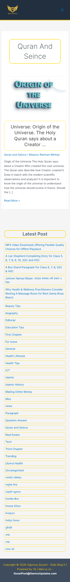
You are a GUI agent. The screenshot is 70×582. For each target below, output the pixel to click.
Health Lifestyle (15, 356)
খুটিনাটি (8, 527)
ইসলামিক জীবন (12, 498)
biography (11, 313)
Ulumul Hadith (14, 463)
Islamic (9, 377)
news (8, 406)
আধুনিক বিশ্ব (11, 484)
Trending (10, 456)
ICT (7, 370)
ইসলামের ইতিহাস (13, 506)
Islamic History (14, 384)
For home (11, 341)
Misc (8, 399)
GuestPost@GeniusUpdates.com (35, 573)
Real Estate (12, 434)
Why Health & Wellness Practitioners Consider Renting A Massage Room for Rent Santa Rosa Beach (34, 293)
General (10, 348)
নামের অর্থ (9, 549)
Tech (8, 441)
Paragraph (11, 413)
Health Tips (12, 363)
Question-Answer (16, 420)
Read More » (12, 201)
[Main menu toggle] (62, 10)
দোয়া (7, 534)
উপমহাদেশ (10, 513)
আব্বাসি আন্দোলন (13, 491)
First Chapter (13, 334)
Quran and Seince (15, 154)
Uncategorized (14, 470)
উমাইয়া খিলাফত (12, 520)
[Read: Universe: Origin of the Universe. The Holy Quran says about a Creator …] (35, 96)
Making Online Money (18, 391)
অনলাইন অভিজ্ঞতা (13, 477)
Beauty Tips (12, 306)
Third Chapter (14, 449)
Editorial (10, 320)
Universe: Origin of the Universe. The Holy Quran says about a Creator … (35, 135)
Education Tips (14, 327)
